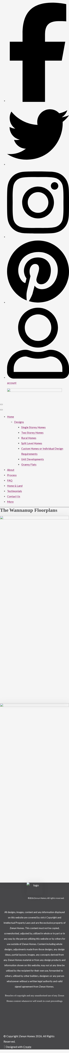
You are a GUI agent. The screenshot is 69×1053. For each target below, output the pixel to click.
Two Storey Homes (32, 432)
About (10, 469)
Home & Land (14, 485)
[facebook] (38, 100)
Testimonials (14, 491)
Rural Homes (28, 438)
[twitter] (38, 164)
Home (10, 416)
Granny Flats (28, 464)
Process (12, 475)
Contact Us (13, 496)
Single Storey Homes (33, 427)
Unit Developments (32, 459)
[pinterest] (38, 302)
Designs (19, 422)
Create (27, 1046)
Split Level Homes (31, 443)
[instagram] (38, 236)
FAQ (9, 480)
